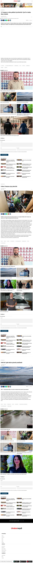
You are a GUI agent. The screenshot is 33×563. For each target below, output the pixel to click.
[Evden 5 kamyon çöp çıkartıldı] (8, 96)
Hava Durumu (3, 546)
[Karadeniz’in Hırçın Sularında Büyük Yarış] (19, 160)
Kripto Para (3, 547)
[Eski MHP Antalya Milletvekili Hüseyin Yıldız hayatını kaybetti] (19, 167)
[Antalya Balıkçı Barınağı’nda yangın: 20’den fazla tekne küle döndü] (19, 170)
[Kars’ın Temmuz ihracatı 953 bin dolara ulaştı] (3, 176)
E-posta (18, 486)
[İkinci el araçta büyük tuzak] (16, 302)
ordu (13, 404)
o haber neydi (12, 241)
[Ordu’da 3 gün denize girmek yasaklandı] (25, 96)
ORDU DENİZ (16, 404)
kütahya (24, 65)
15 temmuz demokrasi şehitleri (9, 65)
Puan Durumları (3, 551)
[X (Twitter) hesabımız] (21, 520)
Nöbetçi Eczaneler (4, 550)
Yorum (2, 480)
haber (5, 241)
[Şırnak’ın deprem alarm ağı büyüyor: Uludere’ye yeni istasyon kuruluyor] (25, 447)
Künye (2, 556)
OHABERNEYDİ (28, 65)
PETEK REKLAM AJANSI (18, 241)
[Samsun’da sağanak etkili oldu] (3, 170)
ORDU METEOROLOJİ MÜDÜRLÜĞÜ (23, 404)
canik (2, 241)
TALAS (28, 241)
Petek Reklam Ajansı (9, 561)
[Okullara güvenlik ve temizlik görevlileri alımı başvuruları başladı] (16, 125)
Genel (31, 189)
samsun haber (24, 241)
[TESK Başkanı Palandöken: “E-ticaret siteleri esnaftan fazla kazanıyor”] (19, 164)
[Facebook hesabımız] (20, 520)
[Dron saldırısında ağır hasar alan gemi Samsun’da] (3, 173)
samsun (2, 67)
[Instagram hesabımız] (23, 520)
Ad (1, 486)
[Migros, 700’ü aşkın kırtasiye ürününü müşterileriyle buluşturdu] (3, 164)
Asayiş (2, 535)
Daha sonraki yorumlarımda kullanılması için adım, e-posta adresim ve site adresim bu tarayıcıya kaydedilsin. (14, 151)
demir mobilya (16, 65)
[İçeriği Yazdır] (10, 20)
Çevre (29, 365)
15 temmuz (2, 65)
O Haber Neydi (3, 555)
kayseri (8, 241)
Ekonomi (3, 542)
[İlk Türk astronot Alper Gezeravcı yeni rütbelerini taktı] (8, 108)
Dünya (2, 539)
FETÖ (20, 65)
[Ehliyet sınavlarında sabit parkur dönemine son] (16, 81)
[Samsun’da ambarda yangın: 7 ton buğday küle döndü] (19, 176)
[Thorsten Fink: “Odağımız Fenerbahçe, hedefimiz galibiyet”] (3, 167)
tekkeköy (6, 67)
